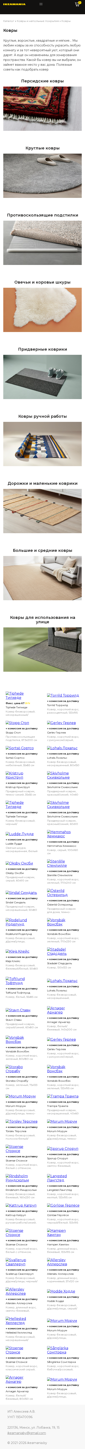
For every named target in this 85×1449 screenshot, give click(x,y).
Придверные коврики (42, 349)
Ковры (66, 21)
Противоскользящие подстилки (42, 215)
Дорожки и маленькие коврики (43, 483)
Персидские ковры (42, 81)
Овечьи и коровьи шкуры (42, 282)
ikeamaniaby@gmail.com (26, 1433)
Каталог (8, 21)
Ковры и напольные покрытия (38, 21)
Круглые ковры (43, 148)
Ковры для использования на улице (42, 619)
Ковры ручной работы (42, 416)
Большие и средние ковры (42, 550)
